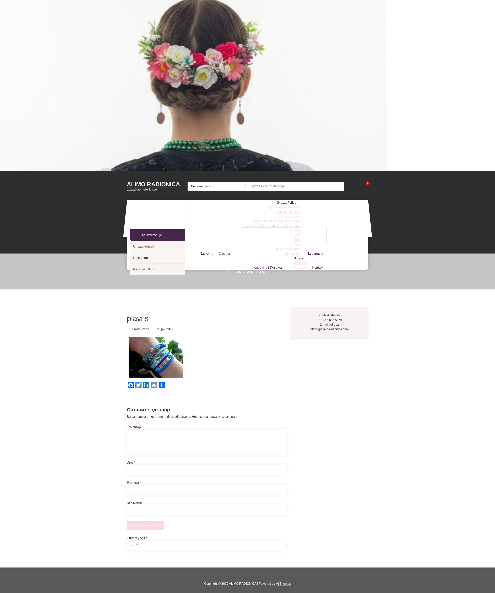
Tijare (297, 244)
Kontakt (317, 267)
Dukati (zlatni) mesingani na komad (277, 221)
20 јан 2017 (165, 329)
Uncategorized (143, 246)
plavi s (252, 271)
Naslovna (206, 253)
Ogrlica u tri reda (290, 216)
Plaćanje (301, 267)
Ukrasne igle (292, 253)
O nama (224, 253)
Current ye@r (137, 538)
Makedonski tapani (288, 249)
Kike (298, 239)
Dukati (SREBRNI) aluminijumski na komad (271, 225)
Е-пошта (134, 482)
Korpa (298, 258)
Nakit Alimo (141, 257)
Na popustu (315, 253)
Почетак (234, 271)
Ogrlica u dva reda (288, 212)
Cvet (298, 235)
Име (131, 462)
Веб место (134, 503)
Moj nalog (300, 263)
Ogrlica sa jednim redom (284, 207)
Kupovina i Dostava (268, 267)
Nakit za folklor (143, 269)
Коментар (135, 427)
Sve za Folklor (287, 202)
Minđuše (295, 230)
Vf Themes (283, 583)
